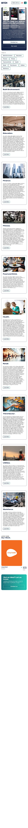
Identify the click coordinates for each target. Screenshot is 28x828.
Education (19, 55)
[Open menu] (25, 3)
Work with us (15, 2)
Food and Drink (7, 62)
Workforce (6, 68)
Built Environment (7, 55)
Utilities (23, 65)
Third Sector (13, 65)
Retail (4, 65)
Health (17, 62)
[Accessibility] (22, 3)
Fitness (13, 58)
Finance (5, 58)
